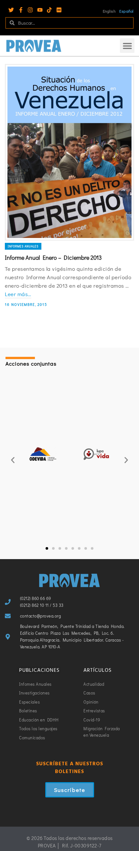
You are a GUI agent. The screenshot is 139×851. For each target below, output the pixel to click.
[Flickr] (59, 10)
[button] (127, 45)
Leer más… (18, 294)
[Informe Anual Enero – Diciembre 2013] (69, 152)
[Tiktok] (49, 10)
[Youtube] (40, 10)
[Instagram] (30, 10)
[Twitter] (11, 10)
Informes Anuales (23, 246)
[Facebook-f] (21, 10)
